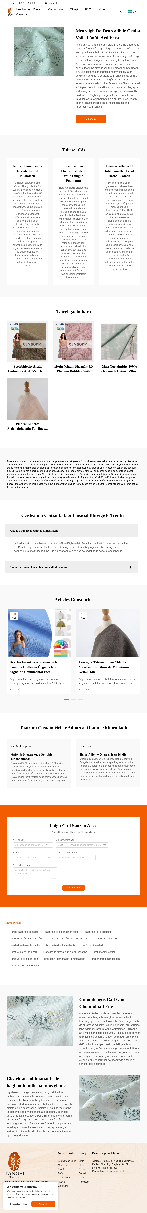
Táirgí (74, 9)
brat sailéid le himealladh (60, 945)
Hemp (82, 1165)
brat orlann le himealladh (105, 958)
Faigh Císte (91, 119)
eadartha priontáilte (106, 938)
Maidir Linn (55, 9)
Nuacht (103, 9)
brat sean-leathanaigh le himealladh (64, 958)
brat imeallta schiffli (104, 952)
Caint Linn (23, 14)
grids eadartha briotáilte (24, 931)
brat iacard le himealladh (25, 965)
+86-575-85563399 (26, 3)
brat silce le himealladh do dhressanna (65, 952)
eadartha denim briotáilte (25, 945)
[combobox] (61, 845)
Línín (81, 1161)
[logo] (10, 12)
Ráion (82, 1177)
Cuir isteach (73, 887)
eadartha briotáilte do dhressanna (69, 938)
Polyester (84, 1182)
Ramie (82, 1169)
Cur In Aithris (64, 1177)
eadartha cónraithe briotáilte (27, 938)
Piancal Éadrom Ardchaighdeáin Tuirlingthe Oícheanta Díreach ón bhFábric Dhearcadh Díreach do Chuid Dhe (27, 426)
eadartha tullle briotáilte (98, 931)
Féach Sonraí (27, 341)
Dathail (82, 1173)
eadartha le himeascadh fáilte (62, 931)
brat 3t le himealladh (92, 945)
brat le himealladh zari (24, 952)
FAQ (88, 9)
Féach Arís (15, 689)
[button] (66, 699)
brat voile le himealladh (24, 958)
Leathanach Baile (28, 9)
